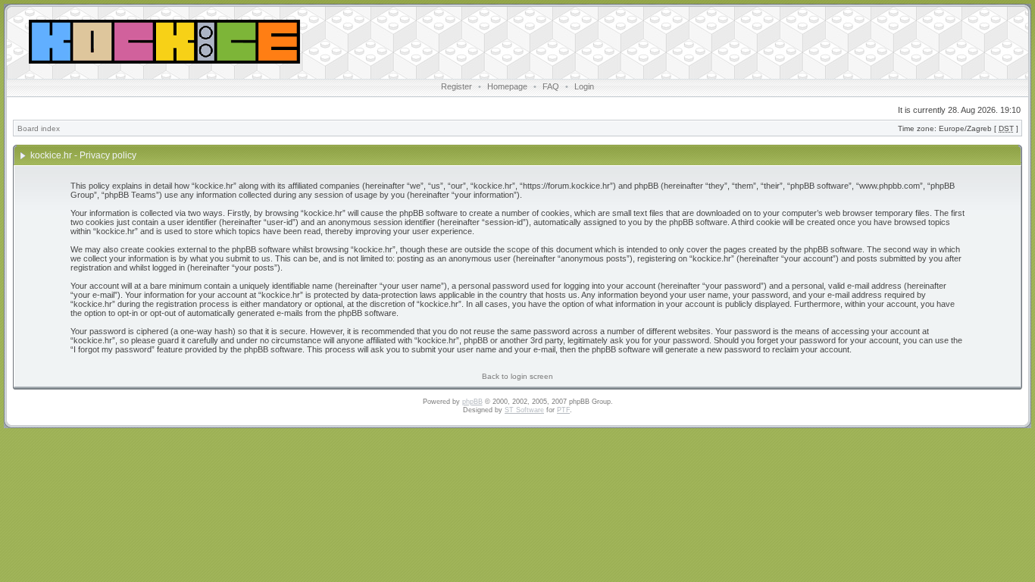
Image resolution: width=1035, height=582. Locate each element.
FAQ (551, 86)
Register (456, 86)
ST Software (524, 410)
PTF (563, 410)
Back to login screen (517, 376)
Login (584, 86)
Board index (38, 128)
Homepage (507, 86)
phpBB (472, 401)
